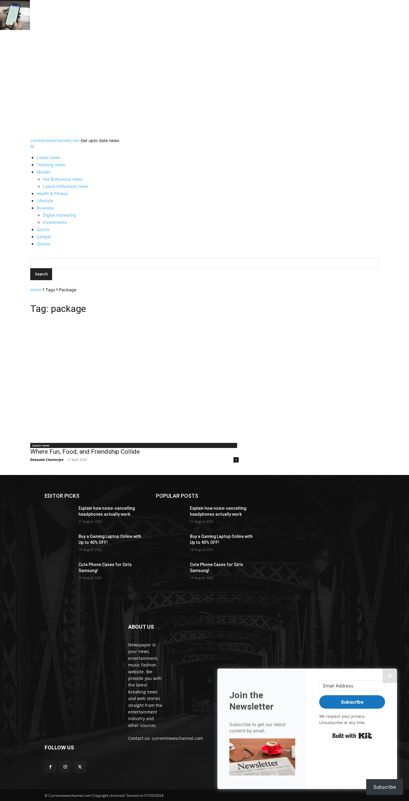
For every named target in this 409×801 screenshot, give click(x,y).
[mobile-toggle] (32, 146)
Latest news (48, 157)
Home (36, 289)
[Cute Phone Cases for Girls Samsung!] (59, 572)
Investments (55, 222)
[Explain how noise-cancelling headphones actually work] (59, 516)
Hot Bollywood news (62, 179)
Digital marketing (59, 215)
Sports (43, 229)
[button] (262, 757)
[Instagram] (65, 767)
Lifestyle (45, 200)
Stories (43, 243)
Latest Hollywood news (65, 186)
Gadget (44, 236)
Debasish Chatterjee (47, 459)
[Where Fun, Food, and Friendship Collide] (134, 380)
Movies (43, 171)
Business (45, 207)
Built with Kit (352, 735)
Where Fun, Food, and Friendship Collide (85, 451)
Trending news (51, 164)
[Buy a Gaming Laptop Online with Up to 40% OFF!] (59, 544)
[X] (80, 767)
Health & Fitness (52, 193)
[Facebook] (50, 767)
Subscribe (384, 787)
